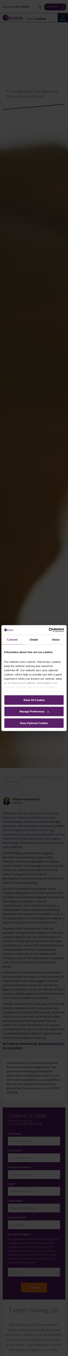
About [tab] (56, 639)
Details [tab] (34, 639)
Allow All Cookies (34, 699)
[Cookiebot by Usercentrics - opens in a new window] (49, 630)
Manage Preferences (32, 711)
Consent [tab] (12, 639)
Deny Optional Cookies (34, 722)
